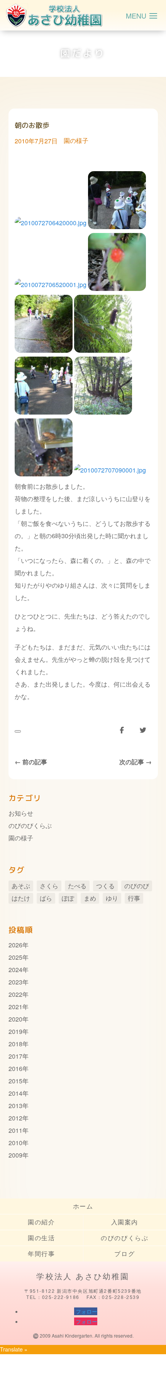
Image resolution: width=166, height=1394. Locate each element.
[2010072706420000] (50, 226)
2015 (15, 1080)
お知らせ (20, 813)
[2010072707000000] (44, 412)
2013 (15, 1105)
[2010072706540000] (117, 288)
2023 (15, 982)
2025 (15, 957)
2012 (15, 1118)
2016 (15, 1068)
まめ (90, 898)
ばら (46, 898)
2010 (15, 1142)
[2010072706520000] (117, 226)
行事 (134, 898)
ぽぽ (68, 898)
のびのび (136, 885)
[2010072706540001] (44, 350)
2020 (15, 1019)
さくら (49, 885)
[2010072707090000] (44, 473)
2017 (15, 1056)
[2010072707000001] (103, 412)
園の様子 (76, 140)
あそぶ (21, 885)
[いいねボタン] (18, 731)
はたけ (21, 898)
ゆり (112, 898)
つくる (105, 885)
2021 (15, 1006)
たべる (77, 885)
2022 (15, 994)
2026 (15, 944)
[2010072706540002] (103, 350)
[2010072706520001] (50, 288)
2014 (15, 1093)
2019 (15, 1031)
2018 (15, 1043)
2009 (15, 1155)
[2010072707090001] (110, 473)
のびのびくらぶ (30, 825)
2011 (15, 1130)
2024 (15, 969)
